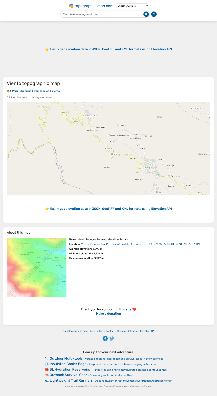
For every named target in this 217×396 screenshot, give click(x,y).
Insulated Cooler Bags (68, 364)
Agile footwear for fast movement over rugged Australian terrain (133, 380)
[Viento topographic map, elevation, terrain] (36, 267)
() (140, 244)
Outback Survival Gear (68, 375)
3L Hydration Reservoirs (70, 369)
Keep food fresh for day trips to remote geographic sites (122, 364)
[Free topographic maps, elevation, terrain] (8, 91)
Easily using (111, 49)
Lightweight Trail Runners (71, 380)
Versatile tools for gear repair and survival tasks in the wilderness (124, 358)
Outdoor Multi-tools (66, 358)
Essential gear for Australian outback (112, 375)
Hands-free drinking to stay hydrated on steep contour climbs (130, 369)
